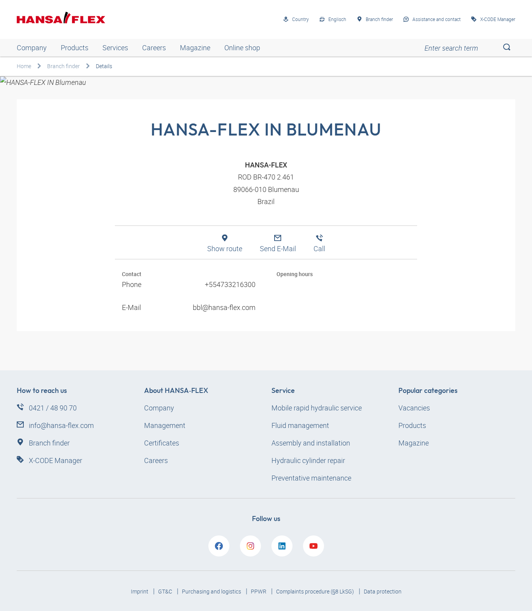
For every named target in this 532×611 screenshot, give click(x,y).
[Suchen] (506, 47)
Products (74, 47)
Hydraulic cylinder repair (308, 460)
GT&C (165, 591)
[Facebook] (218, 545)
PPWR (259, 591)
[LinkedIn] (281, 545)
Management (164, 425)
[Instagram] (250, 545)
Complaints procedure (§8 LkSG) (315, 591)
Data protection (383, 591)
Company (32, 47)
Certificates (161, 442)
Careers (154, 47)
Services (115, 47)
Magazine (195, 47)
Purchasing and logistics (212, 591)
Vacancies (414, 407)
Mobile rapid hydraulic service (316, 407)
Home (24, 66)
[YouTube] (313, 545)
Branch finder (63, 66)
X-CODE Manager (55, 460)
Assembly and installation (310, 442)
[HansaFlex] (61, 17)
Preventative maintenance (311, 477)
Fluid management (300, 425)
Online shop (242, 47)
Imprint (140, 591)
